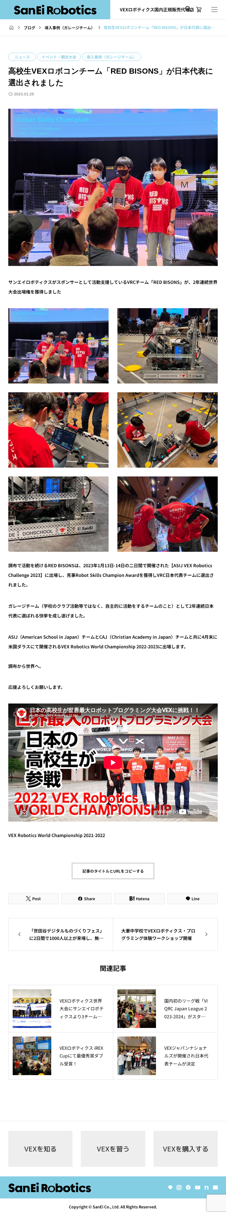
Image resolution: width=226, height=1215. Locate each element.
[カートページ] (199, 9)
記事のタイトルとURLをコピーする (113, 871)
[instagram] (179, 1187)
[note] (206, 1187)
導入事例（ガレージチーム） (112, 57)
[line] (170, 1187)
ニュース (22, 57)
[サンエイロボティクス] (55, 10)
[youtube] (197, 1187)
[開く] (214, 9)
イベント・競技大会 (59, 57)
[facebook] (188, 1187)
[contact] (215, 1187)
